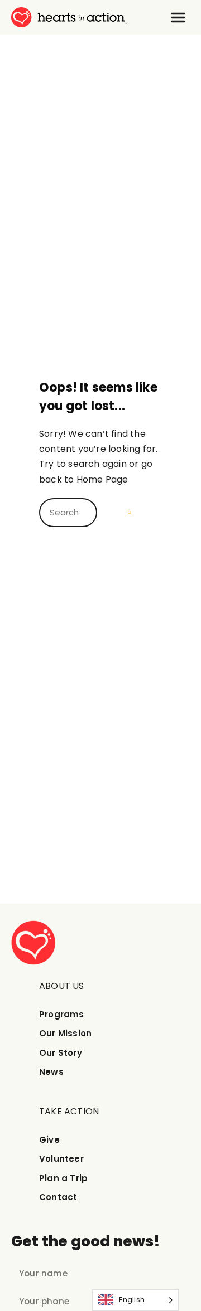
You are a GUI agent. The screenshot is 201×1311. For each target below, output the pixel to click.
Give (49, 1140)
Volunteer (61, 1158)
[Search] (129, 512)
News (51, 1072)
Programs (61, 1014)
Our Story (60, 1053)
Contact (58, 1197)
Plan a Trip (63, 1178)
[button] (178, 17)
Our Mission (65, 1033)
